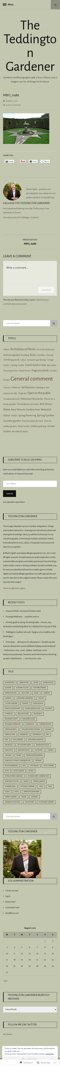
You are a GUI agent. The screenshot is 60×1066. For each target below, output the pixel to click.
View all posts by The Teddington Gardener (21, 217)
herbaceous (28, 387)
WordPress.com (12, 913)
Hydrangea (40, 387)
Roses (6, 409)
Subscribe (9, 494)
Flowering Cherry (10, 371)
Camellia (46, 693)
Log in (7, 896)
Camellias (41, 355)
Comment (46, 290)
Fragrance (38, 713)
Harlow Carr (10, 734)
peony (18, 755)
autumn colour (22, 688)
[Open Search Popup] (55, 4)
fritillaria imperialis (13, 724)
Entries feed (10, 902)
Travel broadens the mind (32, 421)
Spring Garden (45, 415)
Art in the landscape (45, 349)
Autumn (8, 688)
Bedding (25, 355)
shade (26, 781)
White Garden (24, 426)
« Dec (5, 981)
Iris (47, 734)
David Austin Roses (12, 708)
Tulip (50, 786)
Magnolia (22, 393)
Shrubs (14, 415)
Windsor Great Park (31, 791)
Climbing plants (11, 360)
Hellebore (15, 387)
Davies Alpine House (32, 708)
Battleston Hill (11, 693)
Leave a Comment (13, 105)
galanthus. (30, 724)
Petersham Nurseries (31, 398)
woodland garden (46, 802)
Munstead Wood (42, 745)
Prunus (38, 760)
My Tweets (7, 1034)
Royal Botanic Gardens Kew (25, 409)
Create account (11, 891)
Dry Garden (51, 365)
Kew (6, 739)
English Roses (23, 713)
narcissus (9, 750)
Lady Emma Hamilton (35, 739)
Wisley (23, 797)
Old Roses (39, 750)
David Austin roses (35, 365)
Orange (51, 750)
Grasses (6, 387)
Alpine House (48, 682)
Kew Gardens (18, 739)
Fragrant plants (40, 370)
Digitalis (48, 708)
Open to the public (39, 393)
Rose (7, 771)
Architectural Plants (22, 349)
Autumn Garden (39, 688)
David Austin (38, 703)
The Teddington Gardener (30, 45)
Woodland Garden (20, 431)
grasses (48, 729)
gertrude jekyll (11, 729)
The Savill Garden (27, 786)
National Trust (24, 750)
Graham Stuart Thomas (31, 729)
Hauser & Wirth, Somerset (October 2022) (23, 611)
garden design (45, 724)
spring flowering (27, 415)
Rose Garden (19, 771)
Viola (17, 791)
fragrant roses (29, 719)
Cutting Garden (17, 365)
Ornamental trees (11, 399)
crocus (41, 698)
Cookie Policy (49, 1054)
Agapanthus (9, 682)
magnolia (8, 745)
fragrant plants (11, 719)
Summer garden (12, 420)
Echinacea (9, 713)
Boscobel (25, 693)
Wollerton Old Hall (12, 802)
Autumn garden (11, 355)
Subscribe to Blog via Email (25, 459)
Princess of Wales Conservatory (17, 760)
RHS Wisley (34, 765)
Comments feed (12, 908)
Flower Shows (25, 371)
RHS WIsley (46, 404)
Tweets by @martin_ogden (14, 588)
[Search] (53, 323)
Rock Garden (49, 765)
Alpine (6, 349)
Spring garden (39, 781)
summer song (10, 786)
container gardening (36, 360)
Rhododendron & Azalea (28, 404)
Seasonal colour (12, 781)
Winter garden (10, 797)
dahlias (25, 703)
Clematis (50, 355)
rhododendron (11, 765)
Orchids (8, 755)
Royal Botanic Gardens (14, 776)
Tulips (7, 791)
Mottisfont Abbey (24, 745)
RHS (24, 765)
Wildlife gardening (38, 426)
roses (31, 771)
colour (23, 360)
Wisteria (34, 797)
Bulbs (33, 355)
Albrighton (23, 682)
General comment (32, 379)
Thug (41, 786)
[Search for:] (30, 323)
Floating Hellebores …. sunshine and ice (22, 617)
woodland (29, 802)
